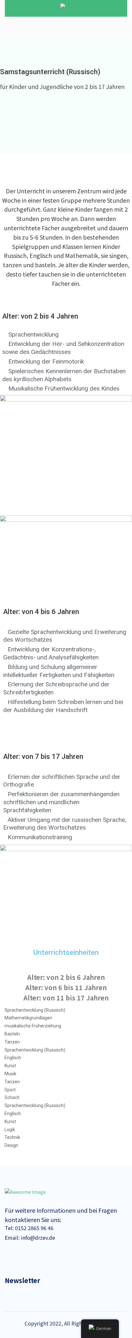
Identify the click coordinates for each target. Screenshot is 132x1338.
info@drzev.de (37, 1237)
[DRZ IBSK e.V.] (67, 7)
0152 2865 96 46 (34, 1228)
